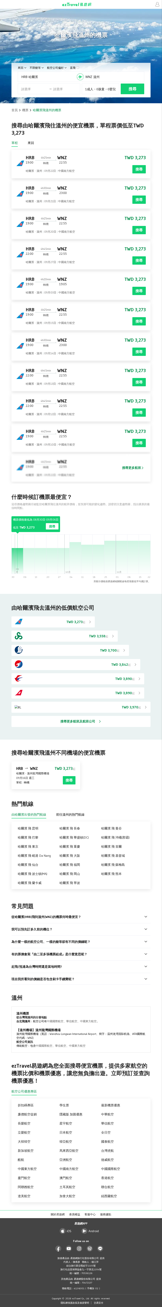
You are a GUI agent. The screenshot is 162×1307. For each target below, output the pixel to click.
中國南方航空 (68, 1169)
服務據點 (105, 1214)
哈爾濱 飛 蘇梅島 (113, 865)
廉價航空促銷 (27, 1114)
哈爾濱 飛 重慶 (69, 846)
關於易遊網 (58, 1214)
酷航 (21, 1160)
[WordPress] (90, 1249)
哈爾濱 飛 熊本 (111, 874)
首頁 (14, 110)
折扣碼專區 (26, 1105)
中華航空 (107, 1114)
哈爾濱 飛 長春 (69, 828)
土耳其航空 (67, 1187)
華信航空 (71, 1021)
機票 (25, 110)
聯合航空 (107, 1187)
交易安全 (98, 1302)
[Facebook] (58, 1249)
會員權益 (74, 1214)
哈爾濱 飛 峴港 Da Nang (34, 856)
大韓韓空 (24, 1141)
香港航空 (107, 1178)
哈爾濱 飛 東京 (28, 846)
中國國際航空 (55, 1021)
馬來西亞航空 (68, 1151)
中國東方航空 (88, 1021)
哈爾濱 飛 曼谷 (111, 828)
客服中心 (90, 1214)
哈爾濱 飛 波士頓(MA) (32, 874)
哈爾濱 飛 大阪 (69, 856)
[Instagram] (79, 1249)
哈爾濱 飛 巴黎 (28, 837)
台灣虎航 (107, 1151)
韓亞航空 (65, 1141)
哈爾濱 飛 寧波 (69, 883)
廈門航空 (24, 1178)
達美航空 (24, 1196)
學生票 (64, 1105)
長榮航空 (24, 1123)
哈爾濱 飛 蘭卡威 (29, 883)
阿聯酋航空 (26, 1187)
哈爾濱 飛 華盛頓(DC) (74, 837)
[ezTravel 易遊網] (81, 4)
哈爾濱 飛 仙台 (28, 865)
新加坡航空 (26, 1151)
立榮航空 (24, 1132)
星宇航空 (65, 1123)
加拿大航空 (67, 1196)
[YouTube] (69, 1249)
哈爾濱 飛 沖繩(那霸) (115, 837)
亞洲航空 (65, 1160)
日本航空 (65, 1132)
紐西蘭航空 (109, 1196)
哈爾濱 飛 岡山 (69, 874)
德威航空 (107, 1160)
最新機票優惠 (110, 1105)
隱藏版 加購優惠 (70, 1114)
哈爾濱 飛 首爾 (111, 846)
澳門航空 (65, 1178)
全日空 (106, 1132)
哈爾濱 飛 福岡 (69, 865)
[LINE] (100, 1249)
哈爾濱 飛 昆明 (28, 828)
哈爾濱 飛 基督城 (113, 856)
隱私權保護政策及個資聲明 (75, 1302)
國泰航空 (107, 1141)
